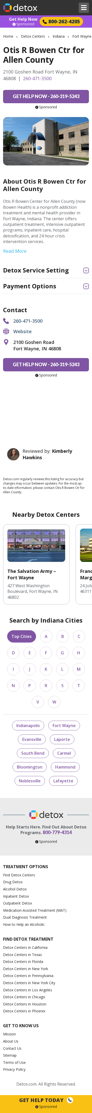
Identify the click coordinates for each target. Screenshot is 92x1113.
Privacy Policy (14, 1069)
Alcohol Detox (15, 889)
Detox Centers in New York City (29, 982)
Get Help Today (42, 1100)
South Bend (32, 753)
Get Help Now (23, 19)
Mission (9, 1034)
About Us (10, 1041)
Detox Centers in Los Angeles (27, 990)
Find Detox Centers (19, 875)
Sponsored (25, 24)
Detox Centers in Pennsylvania (28, 975)
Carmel (64, 753)
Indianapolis (28, 725)
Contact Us (12, 1048)
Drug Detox (12, 881)
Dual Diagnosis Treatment (25, 917)
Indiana (59, 36)
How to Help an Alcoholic (24, 924)
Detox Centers (33, 36)
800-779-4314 (57, 832)
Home (8, 36)
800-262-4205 (64, 21)
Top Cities (22, 636)
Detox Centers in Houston (24, 1004)
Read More (15, 251)
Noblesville (30, 781)
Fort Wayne (64, 725)
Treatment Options (25, 866)
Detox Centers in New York (25, 968)
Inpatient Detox (16, 896)
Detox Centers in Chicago (24, 996)
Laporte (62, 739)
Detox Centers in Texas (22, 954)
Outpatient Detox (17, 903)
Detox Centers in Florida (23, 961)
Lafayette (63, 781)
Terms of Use (14, 1062)
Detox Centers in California (25, 947)
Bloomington (29, 767)
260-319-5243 (46, 96)
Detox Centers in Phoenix (24, 1011)
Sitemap (10, 1055)
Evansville (31, 739)
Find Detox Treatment (28, 939)
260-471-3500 (37, 78)
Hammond (65, 767)
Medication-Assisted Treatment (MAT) (34, 910)
